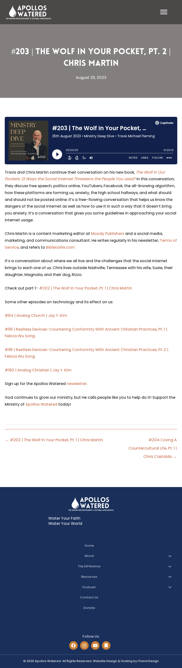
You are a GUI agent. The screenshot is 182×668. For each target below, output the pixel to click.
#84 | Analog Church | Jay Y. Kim (36, 315)
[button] (73, 645)
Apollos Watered (41, 404)
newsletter (77, 383)
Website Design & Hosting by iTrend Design (126, 661)
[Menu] (163, 12)
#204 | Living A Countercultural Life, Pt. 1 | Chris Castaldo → (152, 441)
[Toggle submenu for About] (170, 556)
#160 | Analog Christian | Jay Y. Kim (38, 370)
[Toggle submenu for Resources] (170, 577)
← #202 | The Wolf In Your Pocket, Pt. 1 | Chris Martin (54, 440)
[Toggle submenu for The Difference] (170, 566)
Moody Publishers (107, 233)
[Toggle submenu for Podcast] (170, 587)
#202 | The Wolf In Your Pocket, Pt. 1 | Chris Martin (85, 288)
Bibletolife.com (60, 247)
